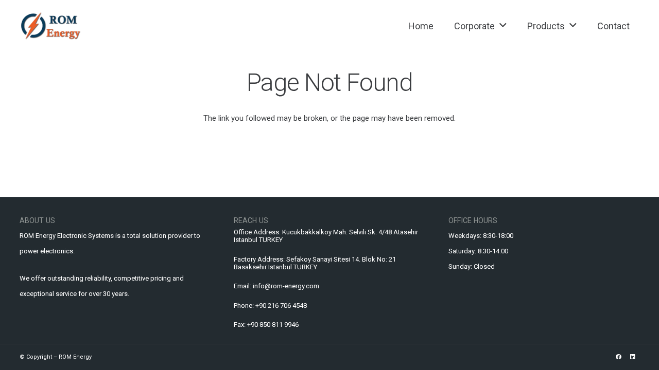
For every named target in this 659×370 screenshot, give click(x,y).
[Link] (50, 25)
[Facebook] (619, 356)
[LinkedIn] (633, 356)
